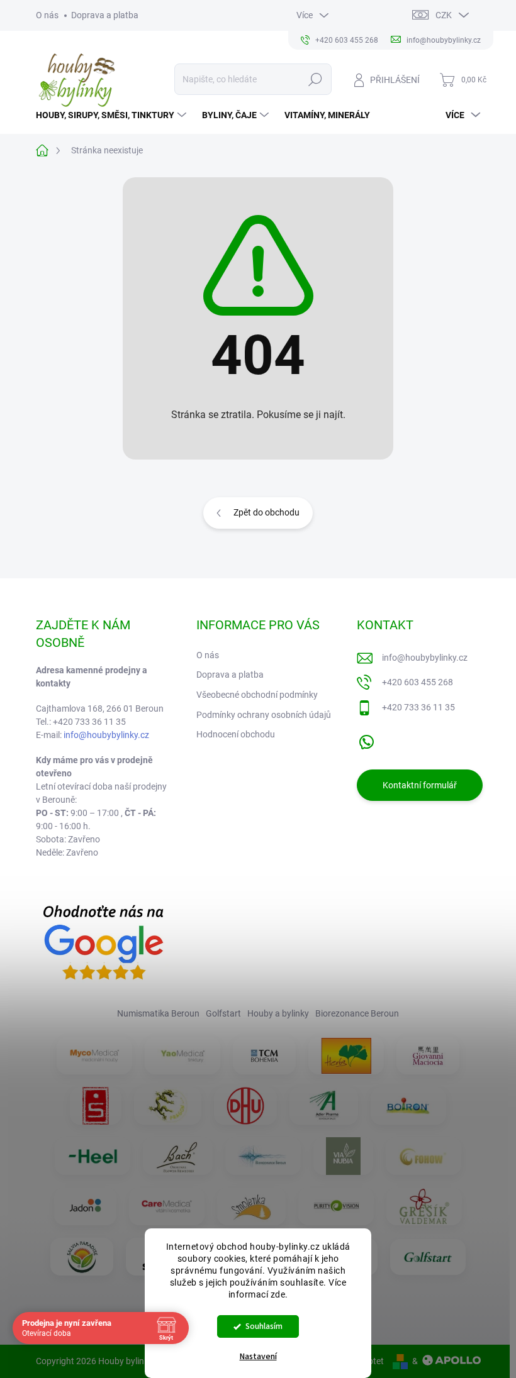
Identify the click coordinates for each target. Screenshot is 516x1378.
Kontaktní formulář (420, 785)
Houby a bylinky (278, 1013)
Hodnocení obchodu (235, 734)
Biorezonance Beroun (357, 1013)
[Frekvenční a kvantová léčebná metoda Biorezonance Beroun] (263, 1156)
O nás (47, 15)
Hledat (315, 79)
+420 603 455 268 (417, 682)
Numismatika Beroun (158, 1013)
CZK (443, 15)
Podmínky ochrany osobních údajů (263, 715)
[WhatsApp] (366, 739)
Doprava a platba (104, 15)
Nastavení (258, 1356)
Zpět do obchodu (266, 512)
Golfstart (223, 1013)
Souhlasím (264, 1326)
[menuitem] (112, 115)
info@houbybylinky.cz (106, 735)
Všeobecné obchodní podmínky (257, 695)
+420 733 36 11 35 (418, 707)
